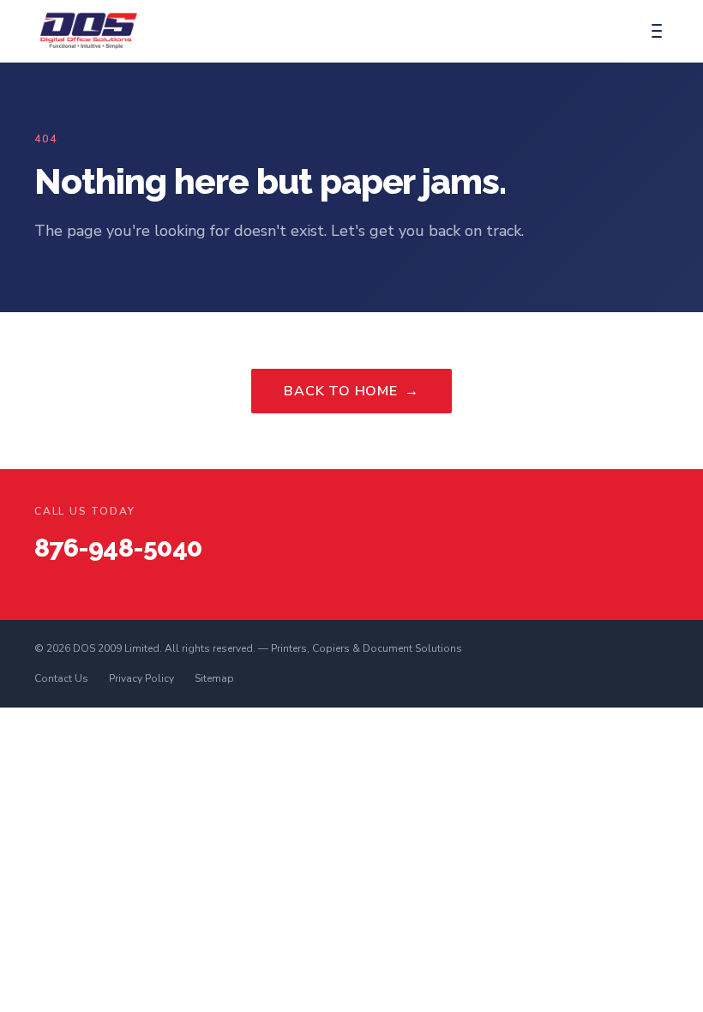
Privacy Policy (141, 678)
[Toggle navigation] (657, 31)
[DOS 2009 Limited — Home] (88, 31)
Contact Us (61, 678)
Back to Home (351, 391)
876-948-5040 (117, 548)
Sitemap (214, 678)
